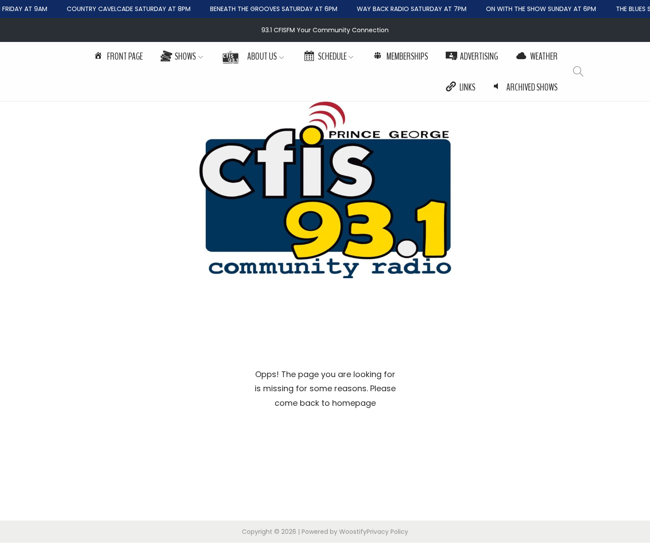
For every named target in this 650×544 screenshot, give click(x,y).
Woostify (353, 531)
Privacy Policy (387, 531)
